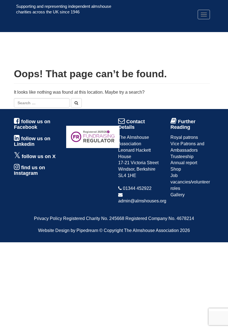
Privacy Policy (48, 218)
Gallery (177, 194)
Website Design (54, 230)
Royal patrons (184, 137)
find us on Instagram (29, 170)
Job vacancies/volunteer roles (190, 182)
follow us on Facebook (32, 124)
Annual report (183, 162)
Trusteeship (182, 156)
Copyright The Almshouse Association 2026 (147, 230)
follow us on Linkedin (32, 141)
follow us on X (39, 156)
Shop (175, 169)
